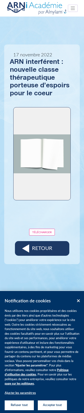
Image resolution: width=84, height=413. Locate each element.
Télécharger (42, 232)
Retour (42, 248)
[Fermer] (78, 301)
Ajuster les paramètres (20, 393)
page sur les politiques (19, 383)
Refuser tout (19, 405)
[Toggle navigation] (73, 8)
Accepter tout (52, 405)
